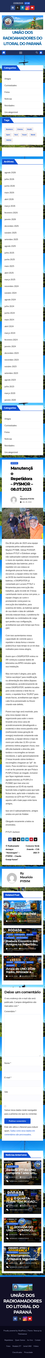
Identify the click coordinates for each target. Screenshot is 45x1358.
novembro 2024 (11, 286)
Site (6, 1092)
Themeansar (22, 1334)
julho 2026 (9, 179)
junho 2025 (9, 259)
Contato (37, 1340)
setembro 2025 (11, 239)
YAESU (8, 140)
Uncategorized (11, 112)
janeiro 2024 (10, 346)
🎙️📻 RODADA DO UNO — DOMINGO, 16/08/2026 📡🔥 (19, 1230)
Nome (7, 1063)
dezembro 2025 (11, 226)
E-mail (7, 1077)
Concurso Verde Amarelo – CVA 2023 (32, 849)
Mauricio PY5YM (27, 499)
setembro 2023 (11, 373)
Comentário (10, 1011)
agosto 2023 (10, 380)
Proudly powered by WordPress (15, 1331)
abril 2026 (9, 199)
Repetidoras (8, 1340)
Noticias (8, 99)
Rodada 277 (16, 1346)
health (29, 129)
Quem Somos (20, 1340)
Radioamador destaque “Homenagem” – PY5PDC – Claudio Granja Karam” (13, 853)
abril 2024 (9, 326)
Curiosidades (10, 85)
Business (9, 129)
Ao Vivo (30, 1340)
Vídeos (36, 1346)
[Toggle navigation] (21, 52)
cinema (20, 129)
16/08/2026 (13, 1177)
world (33, 135)
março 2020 (9, 393)
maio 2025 (9, 266)
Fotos (7, 92)
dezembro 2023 (11, 353)
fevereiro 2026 (11, 213)
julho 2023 (9, 386)
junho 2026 (9, 186)
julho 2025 (9, 253)
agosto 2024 (10, 300)
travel (24, 135)
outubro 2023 (10, 366)
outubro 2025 (10, 233)
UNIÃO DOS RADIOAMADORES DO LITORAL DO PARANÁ (22, 38)
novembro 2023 (11, 360)
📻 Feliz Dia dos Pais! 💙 (21, 915)
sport (8, 135)
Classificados (17, 1352)
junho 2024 (9, 313)
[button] (37, 52)
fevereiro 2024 (11, 340)
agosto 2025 (10, 246)
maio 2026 (9, 193)
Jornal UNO (27, 1346)
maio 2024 (9, 320)
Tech (16, 135)
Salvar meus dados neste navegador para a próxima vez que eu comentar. (20, 1112)
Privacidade (28, 1352)
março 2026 (9, 206)
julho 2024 (9, 306)
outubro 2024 (10, 293)
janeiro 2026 (10, 219)
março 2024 (9, 333)
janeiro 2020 (10, 400)
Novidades (9, 105)
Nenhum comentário (19, 1181)
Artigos (7, 79)
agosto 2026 (10, 172)
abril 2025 (9, 273)
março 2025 (9, 279)
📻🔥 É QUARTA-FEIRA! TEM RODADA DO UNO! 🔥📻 (21, 1202)
